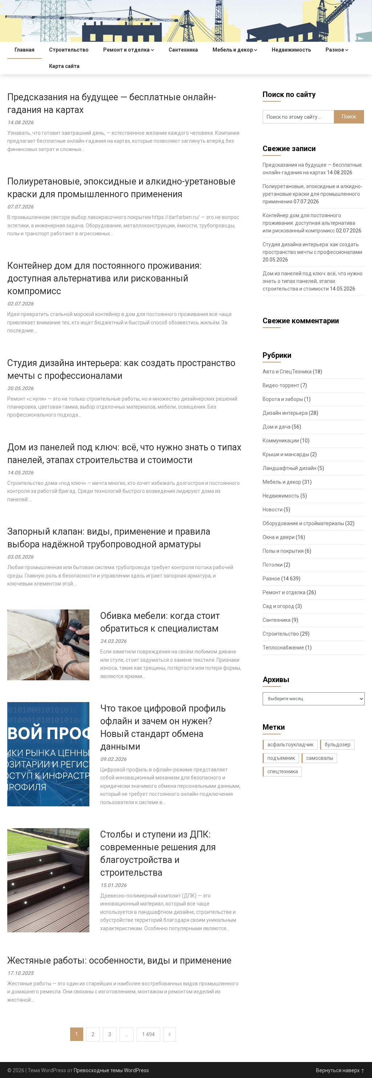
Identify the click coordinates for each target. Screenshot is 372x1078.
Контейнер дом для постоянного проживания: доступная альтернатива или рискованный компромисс (104, 278)
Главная (25, 50)
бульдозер (338, 744)
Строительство (69, 50)
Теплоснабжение (283, 648)
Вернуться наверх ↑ (340, 1070)
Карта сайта (64, 66)
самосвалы (319, 758)
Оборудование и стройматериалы (303, 523)
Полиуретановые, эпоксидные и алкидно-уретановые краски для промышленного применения (313, 193)
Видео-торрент (281, 385)
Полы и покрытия (283, 551)
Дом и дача (277, 427)
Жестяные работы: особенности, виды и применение (119, 960)
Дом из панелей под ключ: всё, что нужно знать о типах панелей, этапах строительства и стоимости (313, 281)
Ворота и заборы (283, 399)
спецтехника (282, 771)
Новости (273, 509)
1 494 (148, 1034)
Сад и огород (278, 606)
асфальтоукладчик (290, 744)
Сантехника (183, 50)
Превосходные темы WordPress (111, 1070)
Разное (335, 50)
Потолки (273, 565)
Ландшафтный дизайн (289, 468)
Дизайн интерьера (285, 413)
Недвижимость (291, 50)
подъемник (281, 758)
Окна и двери (279, 537)
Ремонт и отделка (126, 50)
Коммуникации (281, 440)
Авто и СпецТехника (287, 371)
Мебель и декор (233, 50)
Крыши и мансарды (286, 454)
